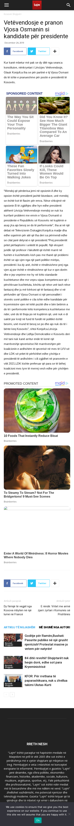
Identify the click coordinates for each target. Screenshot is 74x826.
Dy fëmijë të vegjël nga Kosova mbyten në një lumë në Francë (18, 610)
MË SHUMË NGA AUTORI (54, 627)
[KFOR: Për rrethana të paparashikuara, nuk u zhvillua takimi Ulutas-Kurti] (13, 680)
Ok (38, 820)
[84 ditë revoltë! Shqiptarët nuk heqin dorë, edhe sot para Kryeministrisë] (13, 662)
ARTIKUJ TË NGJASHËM (19, 627)
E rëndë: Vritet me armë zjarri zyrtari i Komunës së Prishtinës (54, 610)
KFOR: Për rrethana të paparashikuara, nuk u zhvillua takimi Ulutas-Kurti (46, 680)
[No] (69, 814)
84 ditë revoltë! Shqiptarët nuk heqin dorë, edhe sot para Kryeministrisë (47, 662)
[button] (68, 5)
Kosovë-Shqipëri (12, 14)
